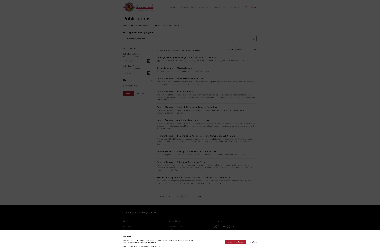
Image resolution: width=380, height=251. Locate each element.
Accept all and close (235, 242)
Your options (252, 242)
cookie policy (158, 246)
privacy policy (146, 246)
